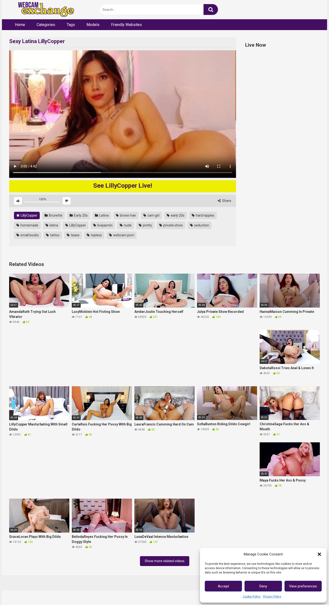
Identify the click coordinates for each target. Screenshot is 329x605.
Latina (104, 215)
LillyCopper (28, 215)
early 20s (177, 215)
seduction (201, 225)
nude (127, 225)
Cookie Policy (252, 596)
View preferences (303, 586)
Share (226, 201)
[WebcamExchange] (43, 9)
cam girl (153, 215)
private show (173, 225)
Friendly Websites (126, 24)
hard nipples (204, 215)
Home (20, 24)
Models (92, 24)
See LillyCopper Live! (122, 185)
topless (96, 235)
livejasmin (104, 225)
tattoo (54, 235)
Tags (71, 24)
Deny (263, 586)
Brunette (55, 215)
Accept (223, 586)
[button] (319, 554)
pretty (147, 225)
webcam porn (123, 235)
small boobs (29, 235)
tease (74, 235)
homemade (29, 225)
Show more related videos (164, 561)
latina (53, 225)
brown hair (127, 215)
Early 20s (80, 215)
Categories (46, 24)
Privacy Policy (272, 596)
